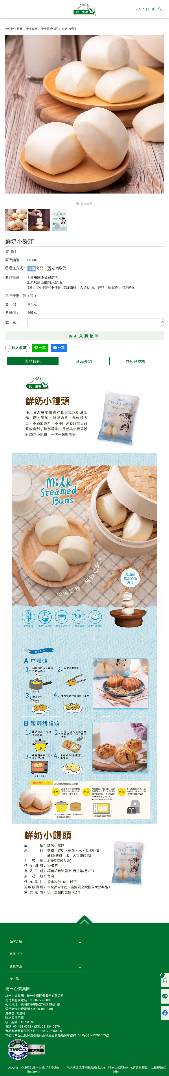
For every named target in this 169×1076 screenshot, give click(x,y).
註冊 (151, 9)
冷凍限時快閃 (49, 28)
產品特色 (32, 361)
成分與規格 (135, 361)
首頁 (19, 28)
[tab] (32, 361)
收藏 (19, 347)
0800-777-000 (40, 1000)
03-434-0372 (22, 1026)
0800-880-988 (43, 1008)
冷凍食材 (31, 28)
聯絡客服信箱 (14, 1017)
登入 (142, 9)
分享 (42, 347)
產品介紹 (84, 361)
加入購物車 (87, 335)
